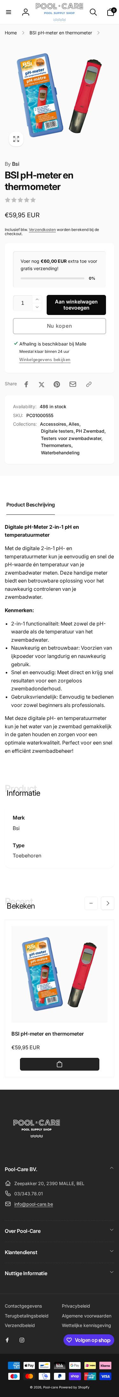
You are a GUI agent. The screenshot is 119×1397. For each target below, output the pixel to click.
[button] (9, 12)
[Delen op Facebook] (26, 384)
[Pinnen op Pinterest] (57, 384)
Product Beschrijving (30, 504)
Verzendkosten (42, 229)
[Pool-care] (36, 1152)
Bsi (12, 164)
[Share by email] (73, 384)
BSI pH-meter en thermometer (47, 1033)
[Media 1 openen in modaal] (59, 95)
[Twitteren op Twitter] (41, 384)
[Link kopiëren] (89, 384)
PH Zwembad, (91, 431)
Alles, (75, 424)
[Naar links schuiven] (91, 903)
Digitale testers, (58, 431)
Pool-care (50, 1387)
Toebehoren (27, 855)
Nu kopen (59, 326)
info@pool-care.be (33, 1204)
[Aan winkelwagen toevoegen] (59, 1064)
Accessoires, (54, 424)
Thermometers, (57, 445)
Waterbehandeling (60, 452)
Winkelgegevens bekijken (44, 359)
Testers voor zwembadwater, (71, 438)
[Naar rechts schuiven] (107, 903)
